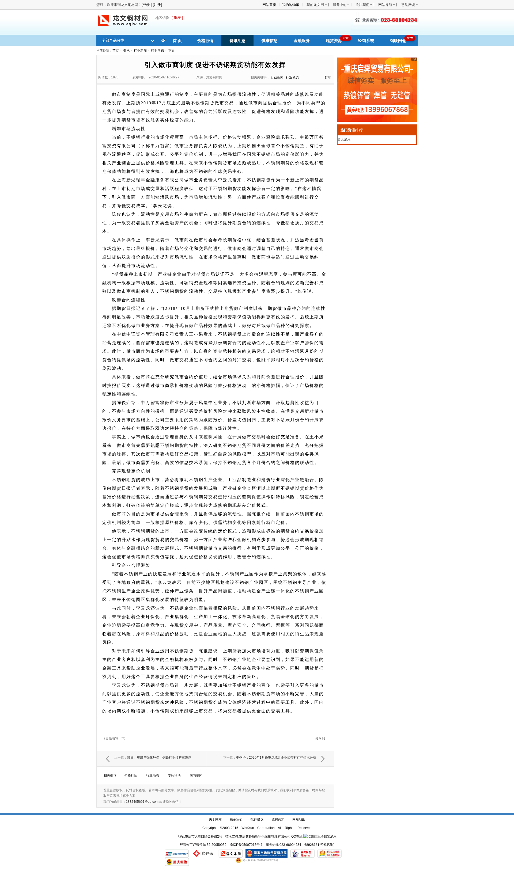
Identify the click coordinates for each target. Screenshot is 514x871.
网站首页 (269, 5)
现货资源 (334, 40)
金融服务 (302, 40)
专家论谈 (174, 775)
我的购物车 (290, 5)
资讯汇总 (237, 40)
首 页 (177, 40)
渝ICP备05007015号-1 (246, 845)
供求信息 (270, 40)
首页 (115, 50)
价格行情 (205, 40)
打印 (328, 77)
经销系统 (366, 40)
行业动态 (157, 50)
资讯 (126, 50)
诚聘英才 (277, 819)
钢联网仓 (398, 40)
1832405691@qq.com (142, 802)
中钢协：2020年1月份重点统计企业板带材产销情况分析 (269, 757)
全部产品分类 (113, 40)
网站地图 (298, 819)
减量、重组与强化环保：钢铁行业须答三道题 (152, 757)
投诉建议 (257, 819)
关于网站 (215, 819)
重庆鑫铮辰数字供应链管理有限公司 (264, 836)
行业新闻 (140, 50)
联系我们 (236, 819)
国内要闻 (196, 775)
